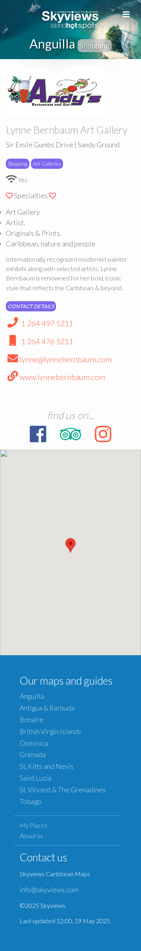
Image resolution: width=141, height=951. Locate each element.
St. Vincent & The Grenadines (63, 790)
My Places (33, 825)
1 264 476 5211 (46, 341)
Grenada (33, 754)
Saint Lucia (35, 778)
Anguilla (32, 696)
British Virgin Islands (50, 731)
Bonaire (31, 720)
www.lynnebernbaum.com (62, 376)
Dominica (34, 743)
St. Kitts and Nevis (47, 766)
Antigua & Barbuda (47, 708)
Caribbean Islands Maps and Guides (70, 18)
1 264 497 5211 (46, 323)
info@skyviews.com (49, 889)
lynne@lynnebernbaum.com (66, 359)
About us (31, 835)
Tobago (31, 801)
